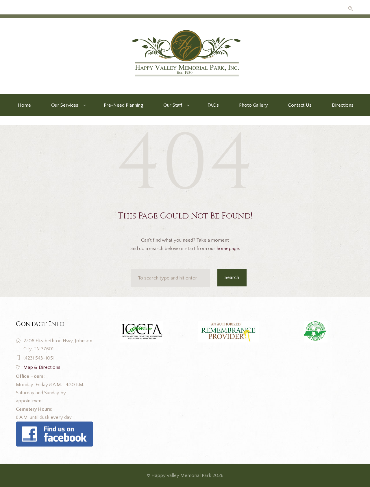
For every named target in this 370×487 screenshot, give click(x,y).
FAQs (213, 105)
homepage (228, 248)
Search (232, 277)
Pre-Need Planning (123, 105)
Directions (343, 105)
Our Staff (172, 105)
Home (24, 105)
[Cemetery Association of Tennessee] (315, 332)
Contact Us (300, 105)
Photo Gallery (253, 105)
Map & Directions (41, 367)
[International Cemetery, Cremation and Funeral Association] (54, 425)
